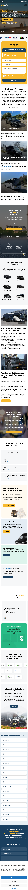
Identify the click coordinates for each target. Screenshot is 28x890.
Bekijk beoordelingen (15, 644)
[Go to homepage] (5, 4)
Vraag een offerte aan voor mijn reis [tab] (15, 50)
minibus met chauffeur (6, 166)
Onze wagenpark (9, 248)
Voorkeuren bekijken (14, 885)
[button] (26, 863)
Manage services (14, 874)
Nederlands (2, 1)
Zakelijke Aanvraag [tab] (11, 55)
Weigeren (14, 881)
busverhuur (8, 568)
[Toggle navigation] (25, 5)
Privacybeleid (14, 888)
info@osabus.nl (24, 1)
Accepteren (14, 877)
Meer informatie (19, 248)
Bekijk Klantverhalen (14, 240)
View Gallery (21, 323)
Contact (8, 454)
